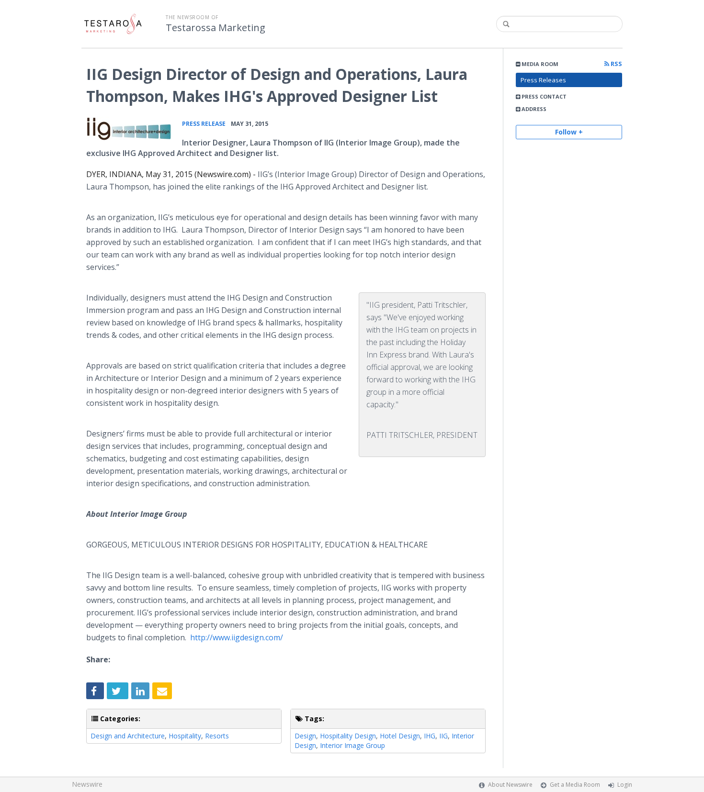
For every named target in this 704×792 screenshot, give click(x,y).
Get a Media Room (575, 785)
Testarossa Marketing (215, 28)
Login (624, 785)
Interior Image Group (352, 745)
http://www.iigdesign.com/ (236, 637)
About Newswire (510, 785)
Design (305, 735)
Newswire (87, 784)
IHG (429, 735)
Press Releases (543, 80)
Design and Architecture (128, 735)
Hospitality (185, 735)
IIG (443, 735)
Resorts (217, 735)
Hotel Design (400, 735)
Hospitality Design (348, 735)
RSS (615, 64)
